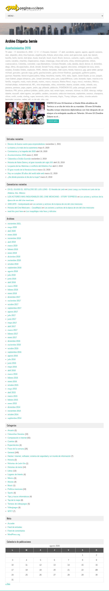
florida (70, 70)
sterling (26, 96)
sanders (45, 93)
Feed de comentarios (16, 531)
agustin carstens (95, 52)
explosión (31, 70)
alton (20, 55)
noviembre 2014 (14, 411)
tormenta (53, 96)
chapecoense (33, 61)
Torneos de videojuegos (17, 504)
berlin (14, 58)
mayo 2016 (12, 367)
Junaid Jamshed (43, 79)
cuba (69, 64)
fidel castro (62, 70)
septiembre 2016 (14, 352)
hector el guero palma (30, 76)
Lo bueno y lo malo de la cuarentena (22, 148)
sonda (19, 96)
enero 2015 (12, 403)
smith (13, 96)
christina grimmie (82, 61)
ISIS (64, 76)
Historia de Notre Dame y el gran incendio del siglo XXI (30, 162)
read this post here (15, 211)
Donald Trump (47, 67)
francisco (78, 70)
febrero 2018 (13, 290)
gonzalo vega (26, 73)
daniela (75, 64)
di (92, 64)
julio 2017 (11, 315)
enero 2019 (12, 253)
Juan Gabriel (10, 79)
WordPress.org (14, 534)
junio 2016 (12, 363)
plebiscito (54, 88)
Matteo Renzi (65, 82)
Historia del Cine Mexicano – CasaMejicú (24, 208)
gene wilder (91, 70)
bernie (20, 58)
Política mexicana (15, 489)
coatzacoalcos (11, 64)
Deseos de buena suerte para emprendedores (26, 144)
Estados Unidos (19, 70)
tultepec (74, 96)
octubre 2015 (13, 385)
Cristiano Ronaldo (59, 64)
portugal (81, 88)
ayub (85, 55)
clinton (92, 61)
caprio (82, 58)
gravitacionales (45, 73)
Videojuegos (13, 507)
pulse (47, 90)
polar (75, 88)
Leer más (53, 121)
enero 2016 (12, 381)
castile (96, 58)
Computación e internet (17, 438)
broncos (67, 58)
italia (69, 76)
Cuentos (11, 441)
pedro (35, 88)
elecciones (72, 67)
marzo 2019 (12, 246)
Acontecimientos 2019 (17, 155)
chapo (42, 61)
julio (33, 79)
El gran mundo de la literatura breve (22, 170)
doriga (56, 67)
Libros (10, 471)
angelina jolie (40, 55)
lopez (89, 79)
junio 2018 (12, 279)
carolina (89, 58)
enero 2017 (12, 337)
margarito (16, 82)
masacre (55, 82)
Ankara (50, 55)
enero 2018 (12, 293)
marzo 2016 (12, 374)
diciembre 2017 (14, 297)
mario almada (31, 82)
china (71, 61)
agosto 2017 (13, 312)
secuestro (54, 93)
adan (10, 52)
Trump (67, 96)
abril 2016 (12, 370)
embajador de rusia (86, 67)
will (29, 99)
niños (53, 85)
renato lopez (59, 90)
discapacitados (22, 67)
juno (57, 79)
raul (51, 90)
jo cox (92, 76)
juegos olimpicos (24, 79)
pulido (41, 90)
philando (45, 88)
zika (42, 99)
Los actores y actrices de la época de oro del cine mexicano (57, 204)
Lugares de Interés (15, 474)
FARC (38, 70)
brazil (54, 58)
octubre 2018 (13, 264)
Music (10, 485)
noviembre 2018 (14, 260)
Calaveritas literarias (16, 434)
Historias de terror (15, 467)
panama (8, 88)
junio (53, 79)
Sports (10, 493)
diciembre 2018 (14, 257)
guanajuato (76, 73)
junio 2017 (12, 319)
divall (32, 67)
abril (63, 52)
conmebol (31, 64)
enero (97, 67)
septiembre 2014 (14, 418)
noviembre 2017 (14, 301)
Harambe (16, 76)
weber (24, 99)
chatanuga (50, 61)
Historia (11, 460)
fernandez (53, 70)
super (32, 96)
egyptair (64, 67)
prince (20, 90)
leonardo (82, 79)
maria (23, 82)
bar (89, 55)
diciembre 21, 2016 (25, 52)
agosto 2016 (13, 356)
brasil (49, 58)
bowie (35, 58)
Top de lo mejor (14, 500)
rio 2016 (84, 90)
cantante (74, 58)
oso (95, 85)
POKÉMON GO (65, 88)
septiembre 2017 (14, 308)
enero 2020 (12, 235)
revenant (69, 90)
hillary (42, 76)
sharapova (98, 93)
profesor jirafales (31, 90)
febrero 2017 (13, 334)
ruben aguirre (25, 93)
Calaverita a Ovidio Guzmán (19, 159)
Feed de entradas (15, 527)
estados (8, 70)
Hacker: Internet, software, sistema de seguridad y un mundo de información (39, 456)
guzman (8, 76)
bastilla (8, 58)
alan (7, 55)
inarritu (58, 76)
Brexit (60, 58)
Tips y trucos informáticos (18, 496)
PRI (15, 90)
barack (94, 55)
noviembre (61, 85)
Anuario (46, 52)
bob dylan (28, 58)
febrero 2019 (13, 249)
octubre (76, 85)
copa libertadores (43, 64)
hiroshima (50, 76)
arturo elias (58, 55)
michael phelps (11, 85)
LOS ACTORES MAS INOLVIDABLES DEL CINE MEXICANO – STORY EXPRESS (42, 197)
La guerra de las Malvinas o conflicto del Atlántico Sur (30, 166)
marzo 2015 (12, 396)
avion (66, 55)
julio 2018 (11, 275)
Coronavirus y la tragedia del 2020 (22, 151)
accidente (70, 52)
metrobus (87, 82)
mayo (74, 82)
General (53, 52)
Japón (74, 76)
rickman (77, 90)
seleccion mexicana (67, 93)
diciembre (98, 64)
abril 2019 (12, 242)
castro (8, 61)
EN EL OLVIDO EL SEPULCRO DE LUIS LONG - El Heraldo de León (36, 189)
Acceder (11, 523)
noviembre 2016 (14, 345)
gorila (35, 73)
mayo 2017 (12, 323)
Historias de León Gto (17, 463)
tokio (47, 96)
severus (89, 93)
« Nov (7, 584)
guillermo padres (89, 73)
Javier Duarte (83, 76)
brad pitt (42, 58)
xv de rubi (36, 99)
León (76, 79)
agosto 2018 (13, 271)
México (95, 82)
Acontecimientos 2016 (18, 48)
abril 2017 (12, 326)
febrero (45, 70)
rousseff (15, 93)
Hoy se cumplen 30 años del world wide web (26, 173)
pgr (40, 88)
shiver (7, 96)
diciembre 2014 (14, 407)
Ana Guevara (28, 55)
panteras (16, 88)
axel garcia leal (76, 55)
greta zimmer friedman (62, 73)
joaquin (99, 76)
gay (84, 70)
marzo (48, 82)
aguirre (84, 52)
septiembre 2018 (14, 268)
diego (7, 67)
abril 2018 (12, 282)
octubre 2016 (13, 348)
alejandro (13, 55)
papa (23, 88)
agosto (78, 52)
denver (87, 64)
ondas (82, 85)
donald (38, 67)
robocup (92, 90)
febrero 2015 (13, 400)
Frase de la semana (16, 449)
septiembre (80, 93)
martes (41, 82)
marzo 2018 (12, 286)
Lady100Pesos (66, 79)
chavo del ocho (61, 61)
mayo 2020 (12, 227)
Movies (11, 482)
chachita (23, 61)
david (81, 64)
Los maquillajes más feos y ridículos (41, 211)
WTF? (10, 511)
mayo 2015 (12, 389)
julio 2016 (11, 359)
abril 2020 (12, 231)
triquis (60, 96)
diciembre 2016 (14, 341)
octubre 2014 (13, 414)
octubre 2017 (13, 304)
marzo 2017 (12, 330)
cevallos (15, 61)
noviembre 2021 (14, 224)
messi (80, 82)
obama (69, 85)
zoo (46, 99)
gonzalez (16, 73)
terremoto (40, 96)
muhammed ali (25, 85)
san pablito (36, 93)
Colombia (22, 64)
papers (29, 88)
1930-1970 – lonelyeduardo (19, 204)
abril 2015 (12, 392)
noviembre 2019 (14, 238)
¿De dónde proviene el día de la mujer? (24, 177)
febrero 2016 (13, 378)
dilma (13, 67)
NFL (33, 85)
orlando (89, 85)
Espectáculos (13, 445)
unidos (81, 96)
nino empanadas (43, 85)
